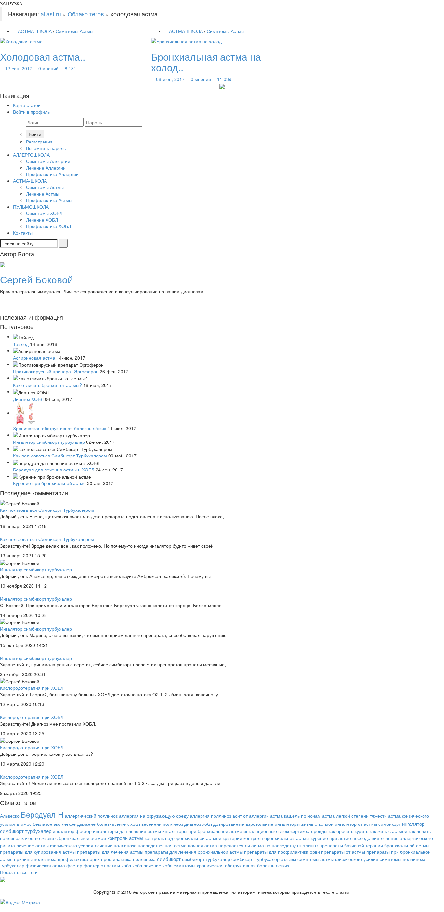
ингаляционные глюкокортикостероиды (285, 831)
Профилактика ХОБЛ (48, 226)
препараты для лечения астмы (110, 852)
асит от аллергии (250, 815)
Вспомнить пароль (46, 148)
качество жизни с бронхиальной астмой (63, 838)
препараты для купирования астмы (38, 852)
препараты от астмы (343, 852)
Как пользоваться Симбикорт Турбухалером (60, 455)
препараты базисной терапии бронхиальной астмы (374, 845)
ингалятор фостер (72, 831)
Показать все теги (19, 872)
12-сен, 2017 (18, 68)
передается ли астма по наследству (257, 845)
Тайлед (21, 344)
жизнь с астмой (317, 824)
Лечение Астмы (42, 193)
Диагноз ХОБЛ (28, 399)
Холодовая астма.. (42, 56)
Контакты (23, 232)
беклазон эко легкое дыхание (64, 824)
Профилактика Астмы (49, 200)
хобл (126, 865)
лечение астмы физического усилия (54, 845)
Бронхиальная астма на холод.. (206, 61)
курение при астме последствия (345, 838)
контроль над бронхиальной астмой (183, 838)
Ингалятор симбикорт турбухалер (49, 442)
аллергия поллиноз (210, 815)
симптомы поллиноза (402, 859)
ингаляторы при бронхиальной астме (202, 831)
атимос (24, 824)
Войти (35, 134)
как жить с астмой (388, 831)
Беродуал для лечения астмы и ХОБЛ (53, 469)
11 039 (224, 79)
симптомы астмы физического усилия (337, 859)
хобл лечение (146, 865)
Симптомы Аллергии (48, 161)
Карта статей (27, 105)
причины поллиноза (35, 859)
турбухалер (12, 865)
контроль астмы (125, 837)
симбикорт (169, 858)
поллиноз (307, 845)
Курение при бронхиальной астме (49, 483)
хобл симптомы (179, 865)
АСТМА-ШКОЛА (35, 31)
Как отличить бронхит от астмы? (47, 385)
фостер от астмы (102, 865)
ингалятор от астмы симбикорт (368, 824)
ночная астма (202, 845)
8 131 (70, 68)
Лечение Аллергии (46, 167)
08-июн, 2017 (170, 79)
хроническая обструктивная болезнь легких (243, 865)
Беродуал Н (42, 814)
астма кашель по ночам (295, 815)
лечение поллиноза (116, 845)
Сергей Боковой (36, 279)
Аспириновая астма (34, 357)
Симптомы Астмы (74, 31)
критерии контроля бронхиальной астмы (266, 838)
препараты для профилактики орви (282, 852)
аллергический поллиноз (91, 815)
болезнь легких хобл (118, 824)
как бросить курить (348, 831)
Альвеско (10, 815)
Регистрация (39, 141)
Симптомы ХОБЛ (44, 213)
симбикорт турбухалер (206, 859)
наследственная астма (162, 845)
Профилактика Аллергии (52, 174)
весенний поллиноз (162, 824)
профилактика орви (79, 859)
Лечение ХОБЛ (42, 219)
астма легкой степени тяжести (354, 815)
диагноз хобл (198, 824)
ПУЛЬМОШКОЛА (31, 206)
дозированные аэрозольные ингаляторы (256, 824)
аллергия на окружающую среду (154, 815)
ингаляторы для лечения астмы (127, 831)
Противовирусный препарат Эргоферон (55, 371)
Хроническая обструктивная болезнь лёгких (59, 428)
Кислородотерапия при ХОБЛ (31, 688)
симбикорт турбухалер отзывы (263, 859)
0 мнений (48, 68)
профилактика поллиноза (128, 859)
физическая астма (45, 865)
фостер (74, 865)
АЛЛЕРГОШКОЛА (31, 154)
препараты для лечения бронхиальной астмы (194, 852)
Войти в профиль (31, 111)
